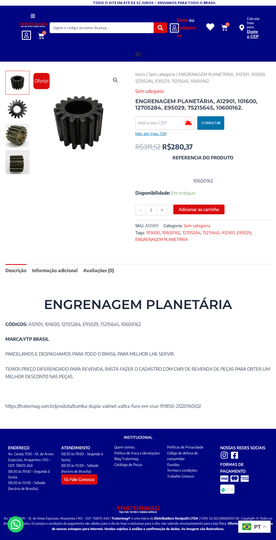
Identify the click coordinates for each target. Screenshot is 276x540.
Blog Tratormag (126, 459)
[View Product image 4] (17, 162)
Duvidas (173, 464)
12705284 (191, 232)
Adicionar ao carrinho (199, 209)
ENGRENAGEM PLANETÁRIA (161, 239)
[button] (33, 15)
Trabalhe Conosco (180, 476)
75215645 (210, 232)
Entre (182, 20)
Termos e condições (182, 470)
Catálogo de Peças (128, 464)
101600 (153, 232)
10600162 (171, 232)
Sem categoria (162, 74)
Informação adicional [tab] (55, 270)
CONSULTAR (210, 123)
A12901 (228, 232)
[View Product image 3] (17, 135)
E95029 (244, 232)
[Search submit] (160, 27)
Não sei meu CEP (151, 133)
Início (140, 74)
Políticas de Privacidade (185, 447)
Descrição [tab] (15, 270)
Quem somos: (124, 447)
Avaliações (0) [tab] (98, 270)
